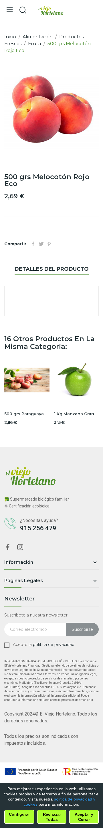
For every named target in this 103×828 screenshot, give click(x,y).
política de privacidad (53, 644)
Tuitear (41, 244)
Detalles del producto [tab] (52, 269)
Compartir (33, 244)
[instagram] (20, 547)
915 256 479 (38, 528)
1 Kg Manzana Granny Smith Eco (76, 413)
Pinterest (49, 244)
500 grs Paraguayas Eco (26, 413)
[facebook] (7, 547)
